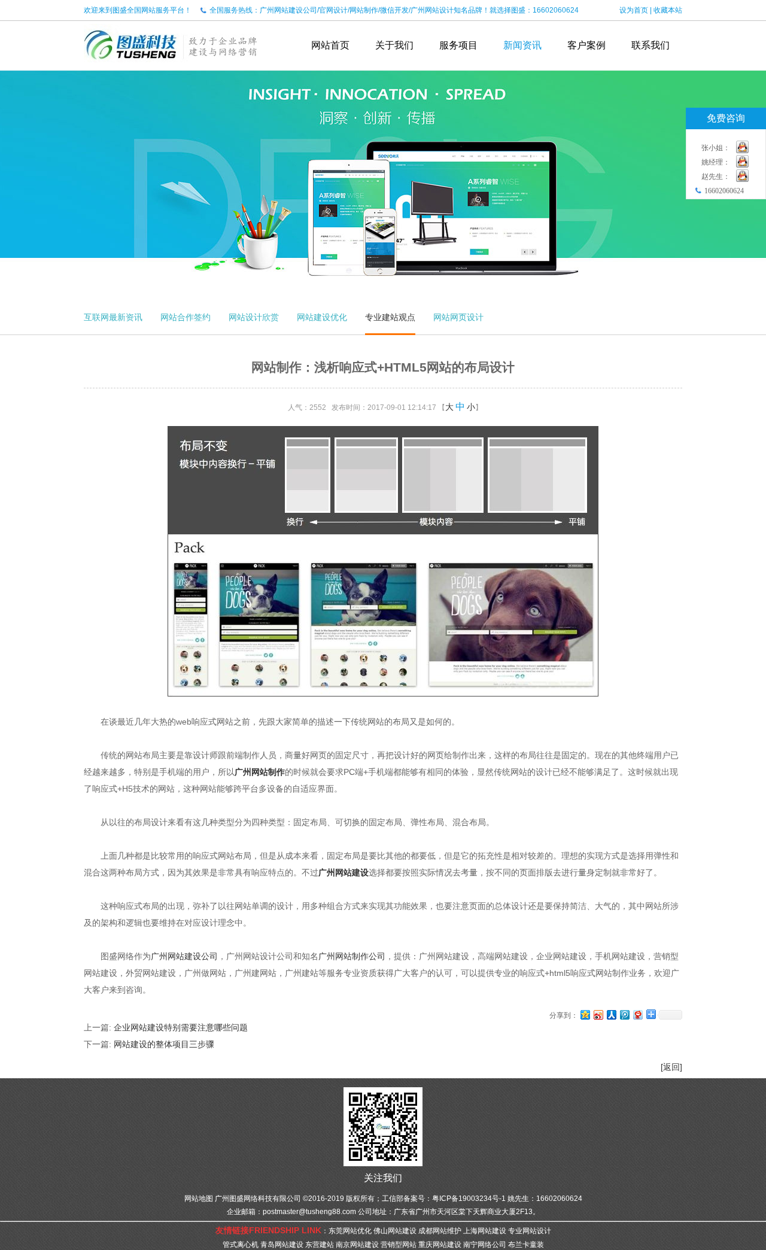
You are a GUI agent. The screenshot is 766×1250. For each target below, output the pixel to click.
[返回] (671, 1067)
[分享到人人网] (611, 1014)
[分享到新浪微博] (597, 1014)
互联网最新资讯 (113, 317)
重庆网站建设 (439, 1244)
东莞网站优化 (350, 1231)
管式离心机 (241, 1244)
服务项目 (458, 45)
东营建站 (319, 1244)
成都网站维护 (439, 1231)
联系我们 (650, 45)
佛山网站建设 (395, 1231)
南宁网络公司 (484, 1244)
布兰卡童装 (526, 1244)
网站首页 (330, 45)
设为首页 (633, 10)
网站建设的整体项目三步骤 (164, 1044)
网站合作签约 (185, 317)
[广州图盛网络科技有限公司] (171, 66)
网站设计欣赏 (254, 317)
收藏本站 (667, 10)
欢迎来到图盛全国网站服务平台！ (138, 10)
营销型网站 (399, 1244)
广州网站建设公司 (184, 956)
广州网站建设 (343, 872)
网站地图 (198, 1198)
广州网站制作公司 (351, 956)
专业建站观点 (390, 317)
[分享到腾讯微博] (624, 1014)
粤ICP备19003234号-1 (469, 1198)
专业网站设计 (529, 1231)
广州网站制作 (260, 772)
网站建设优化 (322, 317)
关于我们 (394, 45)
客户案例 (586, 45)
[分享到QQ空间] (584, 1014)
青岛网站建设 (281, 1244)
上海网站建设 (484, 1231)
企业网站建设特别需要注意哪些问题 (181, 1027)
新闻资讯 (522, 45)
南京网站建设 (357, 1244)
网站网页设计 (458, 317)
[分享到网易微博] (637, 1014)
